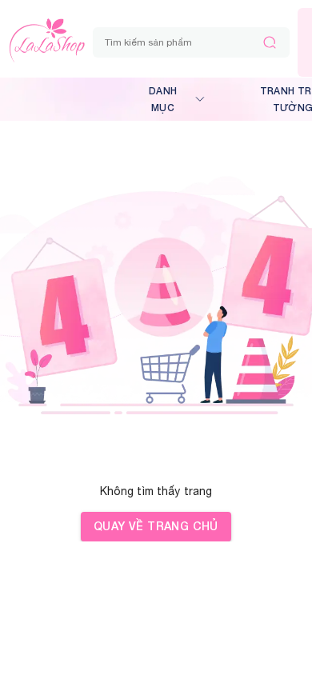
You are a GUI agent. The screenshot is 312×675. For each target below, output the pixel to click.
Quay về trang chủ (156, 526)
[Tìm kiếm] (270, 42)
